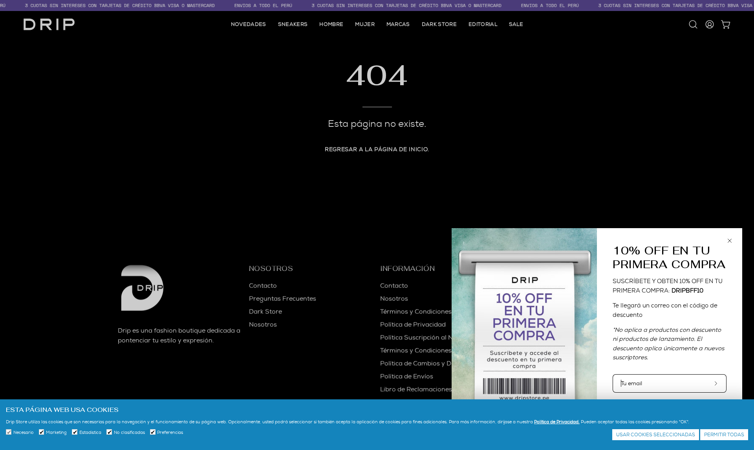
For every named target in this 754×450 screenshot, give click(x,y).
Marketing (56, 432)
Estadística (90, 432)
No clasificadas (129, 432)
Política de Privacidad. (557, 421)
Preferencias (170, 432)
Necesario (23, 432)
